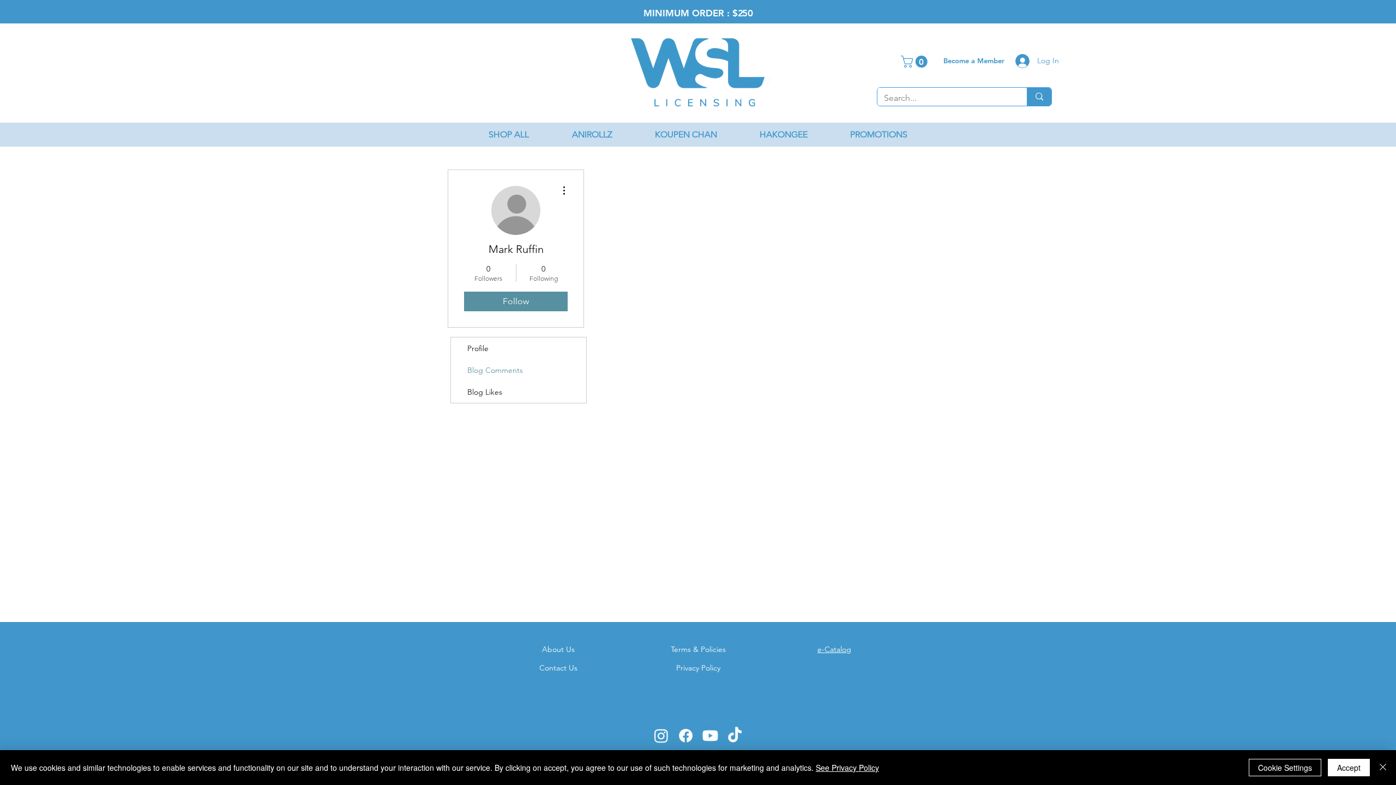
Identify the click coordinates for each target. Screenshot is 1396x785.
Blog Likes (484, 392)
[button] (915, 62)
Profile (478, 348)
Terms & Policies (698, 649)
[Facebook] (686, 736)
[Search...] (1039, 97)
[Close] (1382, 767)
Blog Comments (495, 370)
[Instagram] (661, 736)
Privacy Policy (698, 668)
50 (747, 13)
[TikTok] (735, 736)
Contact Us (558, 668)
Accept (1349, 767)
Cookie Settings (1285, 767)
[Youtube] (710, 736)
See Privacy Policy (847, 767)
